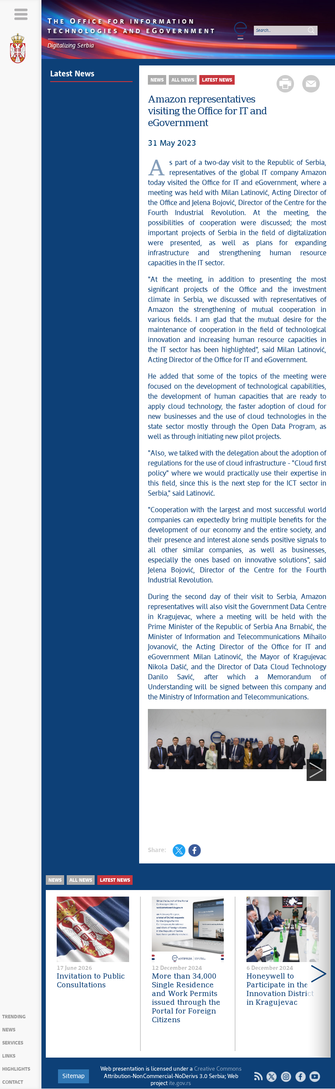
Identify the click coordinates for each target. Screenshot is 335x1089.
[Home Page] (21, 49)
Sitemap (73, 1076)
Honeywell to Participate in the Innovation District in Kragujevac (280, 990)
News (8, 1029)
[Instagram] (285, 1076)
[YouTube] (314, 1076)
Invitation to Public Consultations (91, 981)
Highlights (16, 1069)
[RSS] (258, 1076)
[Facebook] (300, 1076)
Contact (12, 1082)
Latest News (72, 74)
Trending (14, 1016)
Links (8, 1056)
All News (182, 80)
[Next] (316, 770)
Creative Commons (218, 1069)
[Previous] (158, 770)
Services (12, 1043)
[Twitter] (271, 1076)
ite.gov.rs (180, 1083)
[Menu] (20, 14)
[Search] (311, 30)
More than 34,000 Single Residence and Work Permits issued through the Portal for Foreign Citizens (186, 998)
